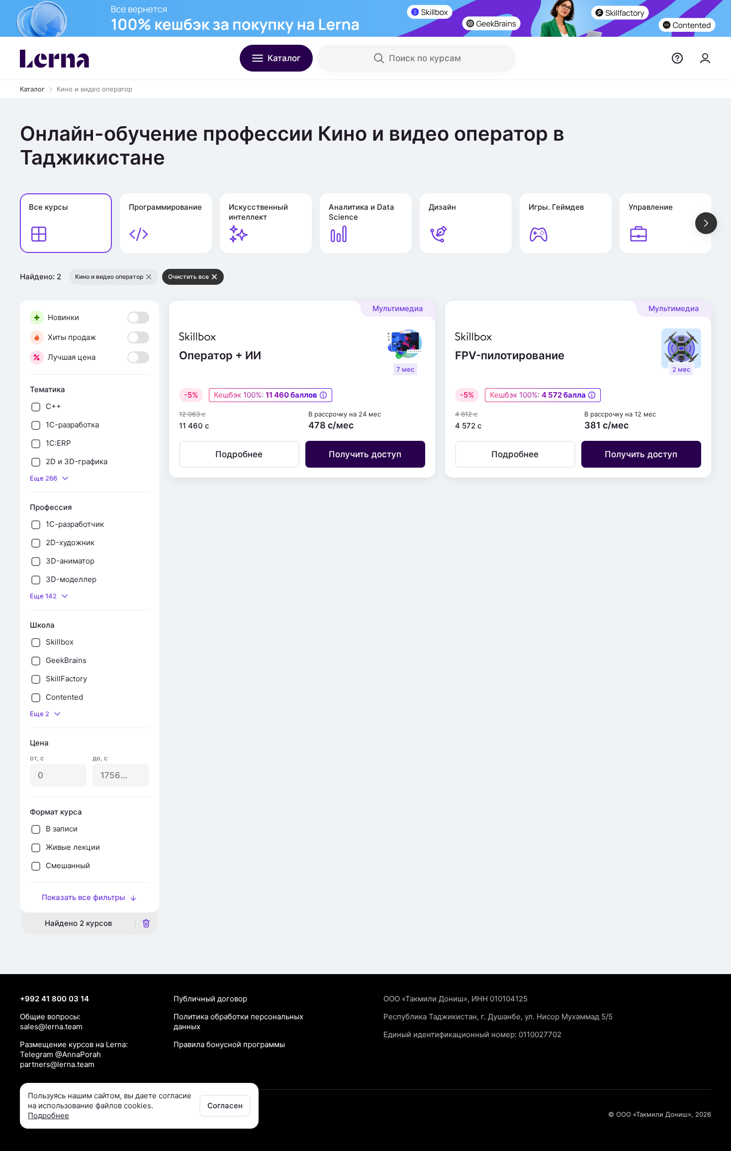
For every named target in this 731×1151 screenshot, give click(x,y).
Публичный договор (210, 998)
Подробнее (48, 1115)
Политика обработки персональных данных (238, 1021)
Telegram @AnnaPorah (60, 1054)
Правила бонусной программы (229, 1044)
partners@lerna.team (57, 1064)
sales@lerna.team (51, 1026)
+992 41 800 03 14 (54, 998)
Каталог (32, 89)
